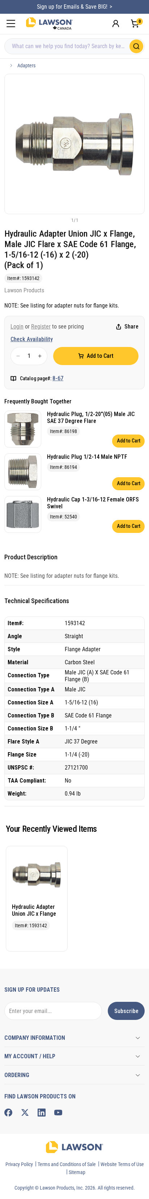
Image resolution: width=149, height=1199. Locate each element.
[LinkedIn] (42, 1113)
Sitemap (77, 1172)
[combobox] (74, 46)
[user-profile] (115, 23)
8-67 (57, 378)
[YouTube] (58, 1113)
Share (131, 326)
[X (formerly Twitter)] (25, 1113)
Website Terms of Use (122, 1164)
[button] (62, 220)
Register (41, 326)
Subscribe (126, 1011)
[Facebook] (8, 1113)
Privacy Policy (19, 1164)
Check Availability (31, 339)
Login (17, 326)
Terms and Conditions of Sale (67, 1164)
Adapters (26, 65)
